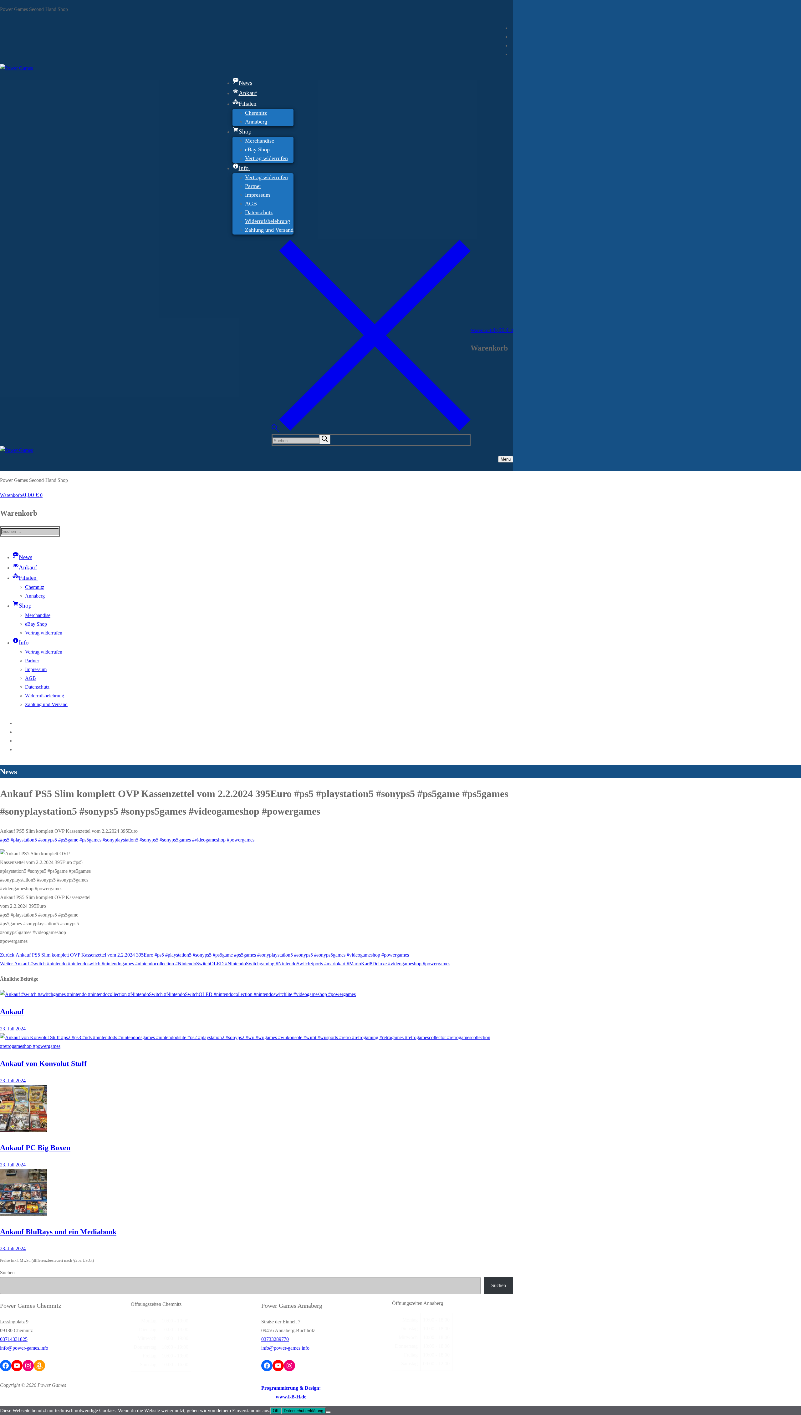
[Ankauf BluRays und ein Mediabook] (23, 1214)
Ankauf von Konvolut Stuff (43, 1063)
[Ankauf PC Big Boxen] (23, 1130)
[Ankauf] (178, 994)
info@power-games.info (24, 1348)
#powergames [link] (240, 839)
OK (276, 1410)
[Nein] (328, 1412)
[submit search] (324, 439)
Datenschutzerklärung (303, 1410)
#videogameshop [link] (209, 839)
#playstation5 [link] (24, 839)
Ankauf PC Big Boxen (35, 1148)
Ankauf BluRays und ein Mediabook (58, 1232)
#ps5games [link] (90, 839)
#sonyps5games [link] (175, 839)
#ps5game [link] (68, 839)
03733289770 (275, 1339)
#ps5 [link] (4, 839)
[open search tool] (371, 429)
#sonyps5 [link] (47, 839)
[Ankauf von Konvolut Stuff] (256, 1046)
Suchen (7, 1272)
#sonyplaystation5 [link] (120, 839)
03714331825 (14, 1339)
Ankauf (12, 1012)
